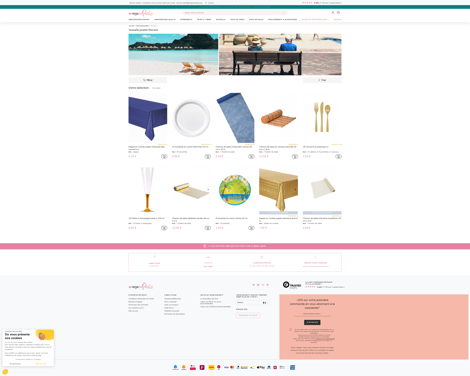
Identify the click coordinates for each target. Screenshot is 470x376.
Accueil (132, 26)
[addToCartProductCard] (164, 156)
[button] (5, 372)
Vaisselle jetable (142, 26)
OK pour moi (41, 364)
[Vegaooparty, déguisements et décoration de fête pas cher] (141, 11)
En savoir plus (15, 364)
